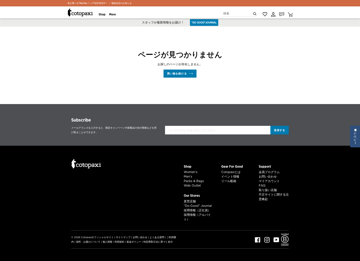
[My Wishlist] (264, 14)
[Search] (255, 13)
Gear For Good (232, 166)
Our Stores (192, 195)
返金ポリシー (134, 241)
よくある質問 (157, 237)
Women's (190, 172)
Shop (187, 166)
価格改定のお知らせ (121, 3)
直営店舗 (190, 201)
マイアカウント (269, 181)
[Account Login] (273, 14)
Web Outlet (192, 185)
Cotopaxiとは (231, 172)
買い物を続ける (177, 73)
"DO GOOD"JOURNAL (204, 22)
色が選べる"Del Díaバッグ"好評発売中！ (88, 3)
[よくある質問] (281, 14)
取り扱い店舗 (268, 190)
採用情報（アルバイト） (197, 217)
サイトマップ (123, 237)
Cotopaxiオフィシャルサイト (97, 237)
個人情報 (107, 241)
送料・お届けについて (88, 241)
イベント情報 (230, 176)
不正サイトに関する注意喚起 (274, 197)
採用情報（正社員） (197, 210)
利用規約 (119, 241)
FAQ (262, 185)
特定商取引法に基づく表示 (158, 241)
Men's (188, 176)
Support (265, 166)
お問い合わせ (268, 176)
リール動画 (228, 181)
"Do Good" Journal (198, 206)
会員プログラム (269, 172)
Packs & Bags (194, 181)
